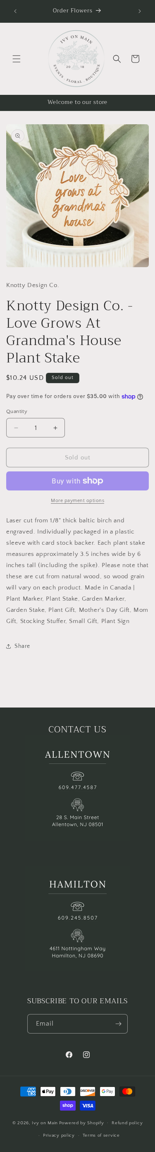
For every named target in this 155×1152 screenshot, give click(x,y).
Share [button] (22, 646)
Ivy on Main (45, 1122)
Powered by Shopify (81, 1122)
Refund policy (127, 1123)
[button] (16, 59)
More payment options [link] (77, 500)
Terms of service (101, 1135)
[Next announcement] (140, 11)
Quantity (16, 411)
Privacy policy (59, 1135)
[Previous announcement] (15, 11)
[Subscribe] (118, 1024)
